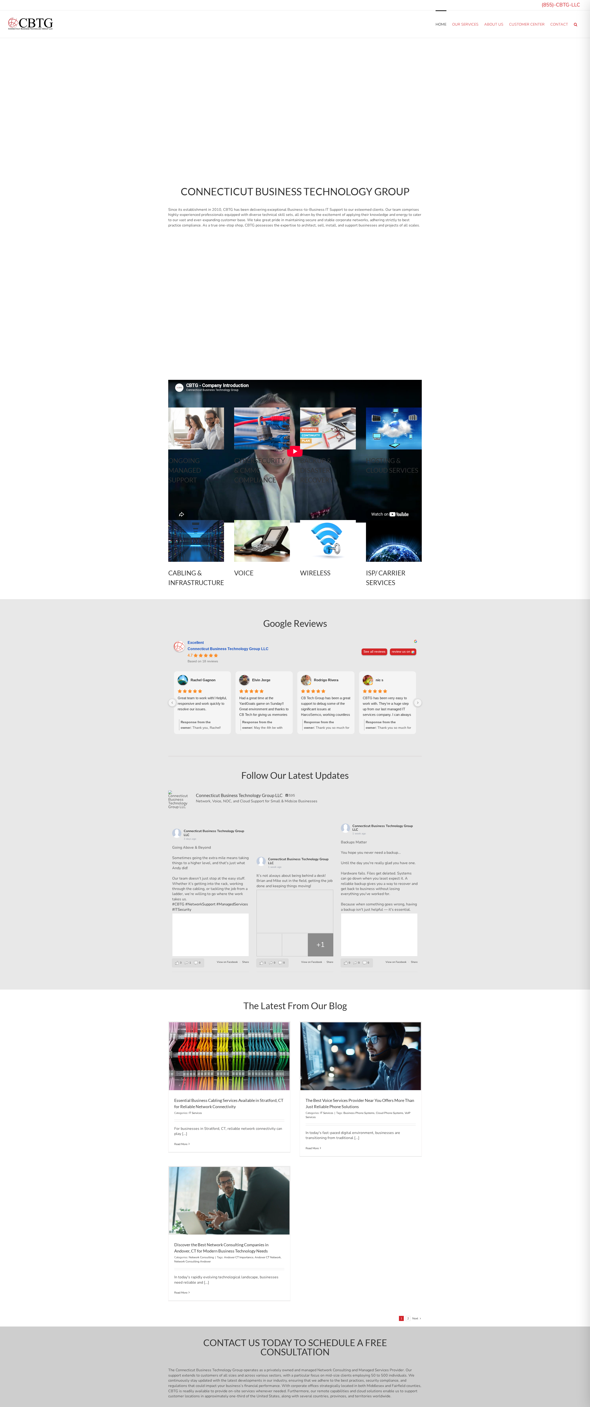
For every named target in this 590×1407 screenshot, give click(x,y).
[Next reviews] (418, 703)
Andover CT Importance (238, 1257)
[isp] (394, 521)
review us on (401, 651)
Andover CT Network (268, 1257)
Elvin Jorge (261, 680)
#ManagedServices (232, 904)
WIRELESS (315, 573)
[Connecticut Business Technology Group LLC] (179, 799)
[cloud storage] (196, 521)
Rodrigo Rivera (326, 680)
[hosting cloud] (394, 409)
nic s (379, 680)
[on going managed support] (196, 409)
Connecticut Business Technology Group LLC (228, 649)
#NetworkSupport (200, 904)
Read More (180, 1144)
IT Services (195, 1113)
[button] (575, 24)
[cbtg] (328, 409)
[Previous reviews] (172, 703)
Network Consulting (201, 1257)
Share (245, 962)
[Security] (262, 409)
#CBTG (178, 904)
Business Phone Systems (359, 1113)
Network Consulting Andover (192, 1261)
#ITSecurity (181, 909)
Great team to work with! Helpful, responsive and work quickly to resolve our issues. (202, 703)
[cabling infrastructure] (262, 521)
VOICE (244, 573)
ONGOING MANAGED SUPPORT (184, 470)
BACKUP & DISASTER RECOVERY (316, 470)
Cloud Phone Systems (389, 1113)
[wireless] (328, 521)
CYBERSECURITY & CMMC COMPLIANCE (259, 470)
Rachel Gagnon (203, 680)
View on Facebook (228, 962)
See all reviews (374, 651)
